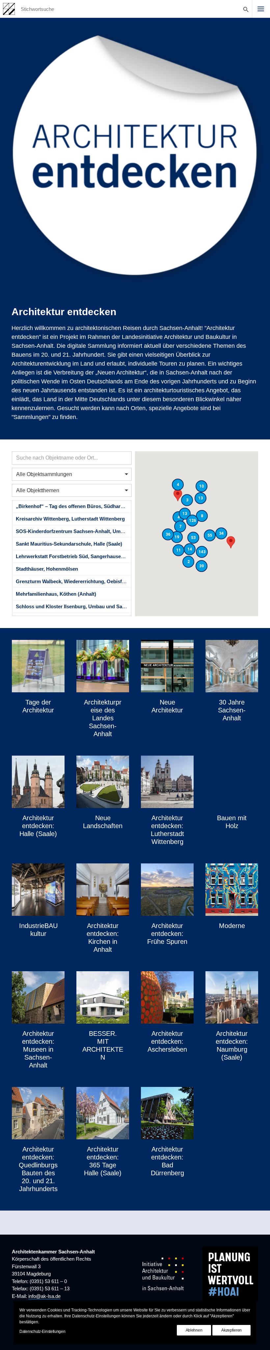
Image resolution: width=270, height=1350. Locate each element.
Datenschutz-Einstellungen (42, 1331)
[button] (261, 9)
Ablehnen (194, 1330)
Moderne (232, 925)
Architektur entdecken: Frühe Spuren (167, 933)
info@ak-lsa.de (44, 1296)
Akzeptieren (231, 1330)
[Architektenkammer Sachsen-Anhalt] (9, 9)
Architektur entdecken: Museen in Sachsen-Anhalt (38, 1049)
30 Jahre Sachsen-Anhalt (232, 710)
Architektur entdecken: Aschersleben (167, 1041)
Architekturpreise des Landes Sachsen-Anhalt (103, 718)
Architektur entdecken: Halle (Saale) (38, 825)
